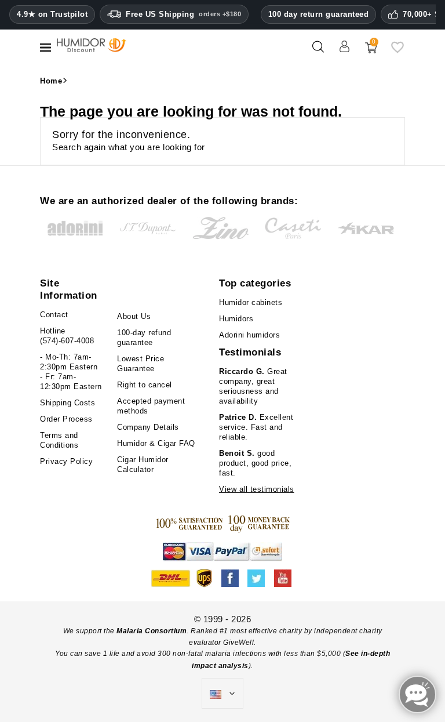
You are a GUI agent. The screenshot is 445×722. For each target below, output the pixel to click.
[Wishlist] (397, 51)
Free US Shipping (183, 14)
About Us (134, 316)
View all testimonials (256, 489)
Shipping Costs (67, 402)
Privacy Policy (66, 461)
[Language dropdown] (222, 693)
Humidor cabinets (250, 302)
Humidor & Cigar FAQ (156, 443)
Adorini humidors (249, 335)
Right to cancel (144, 384)
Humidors (236, 318)
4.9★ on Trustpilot (52, 14)
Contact (54, 314)
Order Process (66, 419)
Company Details (148, 427)
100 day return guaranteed (318, 14)
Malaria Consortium (151, 631)
